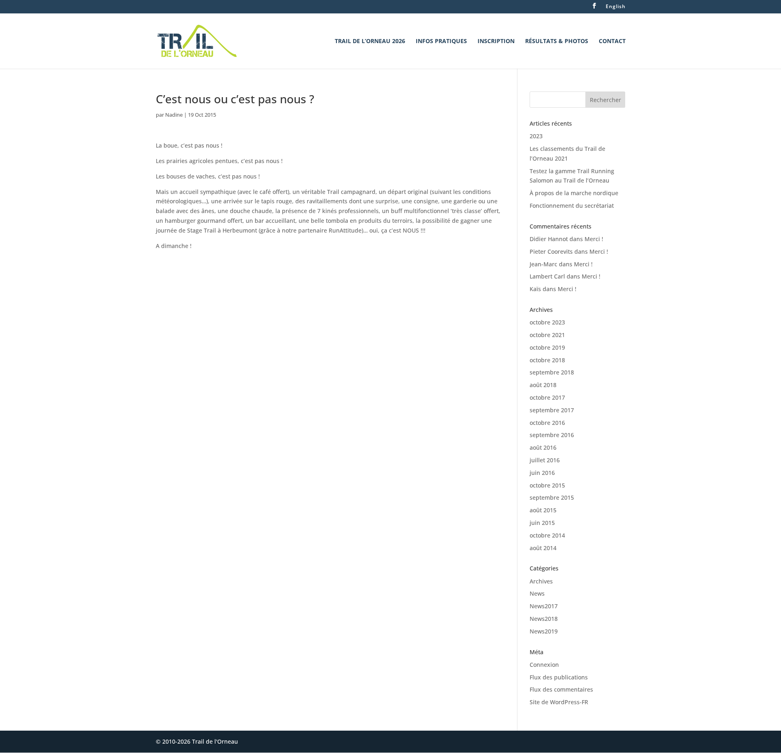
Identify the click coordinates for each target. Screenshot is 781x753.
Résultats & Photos (556, 41)
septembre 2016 (552, 435)
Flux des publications (559, 677)
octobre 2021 (547, 335)
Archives (541, 581)
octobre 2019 (547, 347)
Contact (612, 41)
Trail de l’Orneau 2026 (370, 41)
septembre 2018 (552, 372)
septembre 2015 (552, 497)
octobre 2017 (547, 397)
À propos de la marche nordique (574, 193)
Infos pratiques (441, 41)
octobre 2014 (547, 535)
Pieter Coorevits (551, 251)
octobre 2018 (547, 360)
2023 (536, 136)
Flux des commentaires (561, 689)
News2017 (544, 606)
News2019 (544, 631)
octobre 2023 (547, 322)
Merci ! (594, 239)
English (616, 7)
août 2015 (543, 510)
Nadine (174, 114)
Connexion (544, 664)
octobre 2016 (547, 423)
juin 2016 (542, 473)
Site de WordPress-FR (559, 702)
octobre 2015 (547, 485)
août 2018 (543, 385)
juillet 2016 (545, 460)
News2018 (544, 618)
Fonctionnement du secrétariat (572, 205)
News (537, 593)
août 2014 (543, 548)
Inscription (496, 41)
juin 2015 (542, 523)
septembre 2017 (552, 410)
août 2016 (543, 447)
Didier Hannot (549, 239)
